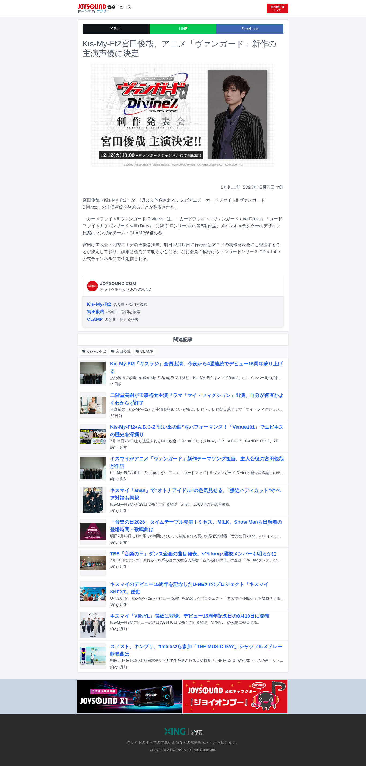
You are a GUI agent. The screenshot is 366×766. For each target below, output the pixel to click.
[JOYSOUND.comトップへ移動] (277, 8)
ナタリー (103, 11)
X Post (116, 28)
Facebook (250, 28)
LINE (183, 28)
